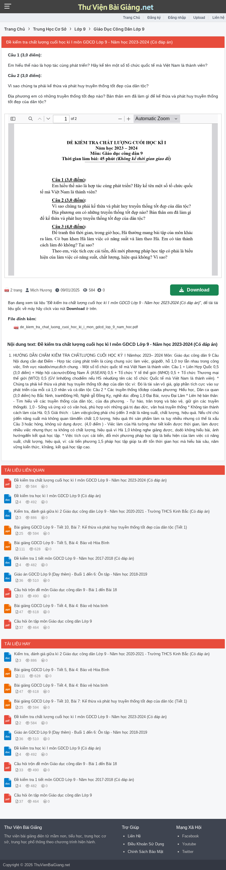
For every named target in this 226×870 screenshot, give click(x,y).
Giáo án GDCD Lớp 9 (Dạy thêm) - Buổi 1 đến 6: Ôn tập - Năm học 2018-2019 (80, 574)
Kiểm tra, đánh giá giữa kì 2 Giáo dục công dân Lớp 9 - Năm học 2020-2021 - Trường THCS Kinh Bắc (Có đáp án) (112, 511)
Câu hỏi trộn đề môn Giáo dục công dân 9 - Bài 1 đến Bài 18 (65, 590)
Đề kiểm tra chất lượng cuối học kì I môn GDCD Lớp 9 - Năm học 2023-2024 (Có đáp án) (90, 480)
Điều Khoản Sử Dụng (146, 844)
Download (198, 289)
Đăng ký (154, 18)
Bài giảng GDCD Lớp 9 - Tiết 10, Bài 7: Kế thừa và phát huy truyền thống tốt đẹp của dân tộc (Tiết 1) (100, 527)
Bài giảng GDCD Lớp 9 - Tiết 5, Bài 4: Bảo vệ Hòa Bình (61, 543)
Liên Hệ (134, 836)
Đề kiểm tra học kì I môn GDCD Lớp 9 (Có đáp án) (57, 496)
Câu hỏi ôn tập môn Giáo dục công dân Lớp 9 (53, 621)
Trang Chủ (131, 18)
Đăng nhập (177, 18)
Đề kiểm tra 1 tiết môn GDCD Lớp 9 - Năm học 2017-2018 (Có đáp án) (74, 558)
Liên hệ (218, 18)
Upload (199, 18)
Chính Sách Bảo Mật (145, 851)
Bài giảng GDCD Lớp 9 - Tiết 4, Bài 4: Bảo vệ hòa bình (61, 606)
